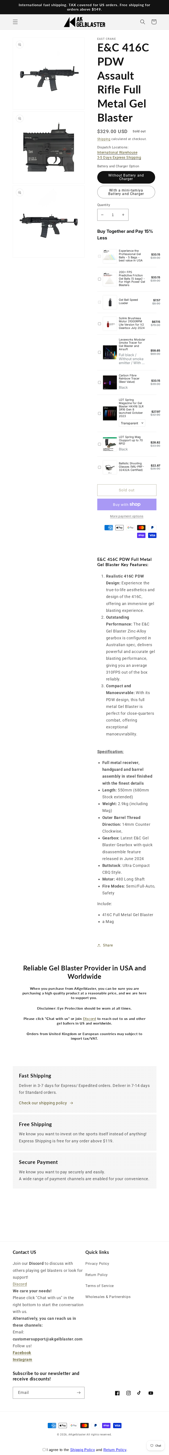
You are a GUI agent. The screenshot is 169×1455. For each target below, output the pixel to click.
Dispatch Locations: (119, 152)
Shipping (103, 139)
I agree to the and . (87, 1450)
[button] (15, 21)
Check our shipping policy (43, 1103)
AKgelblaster (77, 1434)
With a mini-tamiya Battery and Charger (126, 192)
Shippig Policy (82, 1450)
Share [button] (108, 945)
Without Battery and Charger (126, 177)
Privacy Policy (97, 1264)
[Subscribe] (78, 1393)
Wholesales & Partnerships (107, 1297)
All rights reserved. (99, 1434)
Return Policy (96, 1275)
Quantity (103, 205)
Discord (20, 1284)
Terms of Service (99, 1286)
